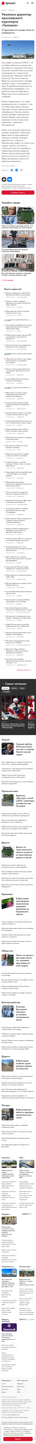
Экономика (21, 553)
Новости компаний (23, 612)
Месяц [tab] (5, 688)
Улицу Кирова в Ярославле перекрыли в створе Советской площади (16, 1028)
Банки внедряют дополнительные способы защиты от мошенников (17, 873)
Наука (19, 534)
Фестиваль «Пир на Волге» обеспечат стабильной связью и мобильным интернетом (17, 651)
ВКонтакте (20, 1386)
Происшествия (22, 297)
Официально (21, 409)
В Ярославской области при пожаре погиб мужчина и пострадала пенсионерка (18, 360)
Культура (20, 307)
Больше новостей (23, 670)
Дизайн (19, 595)
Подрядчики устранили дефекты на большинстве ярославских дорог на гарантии (18, 1097)
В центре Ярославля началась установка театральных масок (22, 1013)
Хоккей (19, 425)
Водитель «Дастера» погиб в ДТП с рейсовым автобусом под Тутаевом (18, 294)
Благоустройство (11, 1002)
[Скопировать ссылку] (21, 170)
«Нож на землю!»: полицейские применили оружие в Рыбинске (17, 493)
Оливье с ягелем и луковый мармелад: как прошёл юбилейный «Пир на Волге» (18, 303)
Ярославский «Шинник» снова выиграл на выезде (17, 446)
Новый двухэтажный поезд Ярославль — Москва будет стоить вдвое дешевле (19, 474)
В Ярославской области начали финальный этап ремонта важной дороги (17, 1077)
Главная (4, 10)
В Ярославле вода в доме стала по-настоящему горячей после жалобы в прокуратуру (25, 1195)
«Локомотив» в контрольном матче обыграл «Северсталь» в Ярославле (18, 617)
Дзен (18, 1389)
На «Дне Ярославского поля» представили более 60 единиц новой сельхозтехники (19, 548)
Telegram (20, 1384)
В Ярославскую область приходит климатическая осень (18, 312)
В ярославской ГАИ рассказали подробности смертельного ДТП (17, 568)
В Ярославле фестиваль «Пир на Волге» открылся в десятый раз (17, 430)
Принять (18, 1439)
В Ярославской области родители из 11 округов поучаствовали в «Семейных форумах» (19, 520)
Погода (19, 315)
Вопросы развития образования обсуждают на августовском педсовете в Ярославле (17, 530)
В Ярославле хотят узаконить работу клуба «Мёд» (19, 576)
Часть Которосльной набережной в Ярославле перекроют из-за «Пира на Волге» (18, 1090)
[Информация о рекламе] (31, 321)
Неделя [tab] (14, 688)
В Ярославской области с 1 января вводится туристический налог (26, 1282)
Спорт (19, 331)
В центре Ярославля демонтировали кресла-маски (19, 592)
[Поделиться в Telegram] (12, 170)
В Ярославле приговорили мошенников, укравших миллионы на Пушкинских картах (19, 484)
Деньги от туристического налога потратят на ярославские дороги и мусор (24, 852)
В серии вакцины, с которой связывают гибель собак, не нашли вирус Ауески (18, 464)
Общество (11, 10)
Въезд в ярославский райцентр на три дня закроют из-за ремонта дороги (17, 1084)
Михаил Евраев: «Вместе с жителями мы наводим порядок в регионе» (19, 539)
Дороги (6, 1056)
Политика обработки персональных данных (15, 1417)
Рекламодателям (7, 1386)
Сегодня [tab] (6, 691)
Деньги (5, 842)
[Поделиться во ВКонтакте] (17, 170)
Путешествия (24, 1266)
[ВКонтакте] (9, 179)
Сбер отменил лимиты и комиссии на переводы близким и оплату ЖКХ (26, 1174)
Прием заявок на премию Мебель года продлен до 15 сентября (18, 600)
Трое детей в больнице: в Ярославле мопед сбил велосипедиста (18, 501)
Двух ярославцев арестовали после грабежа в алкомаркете (18, 633)
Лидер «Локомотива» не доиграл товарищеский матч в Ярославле (17, 625)
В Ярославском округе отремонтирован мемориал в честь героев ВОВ (8, 1174)
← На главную (7, 280)
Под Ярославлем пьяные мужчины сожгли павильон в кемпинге (16, 936)
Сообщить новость (18, 192)
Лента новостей (12, 289)
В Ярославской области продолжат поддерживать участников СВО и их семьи (9, 1195)
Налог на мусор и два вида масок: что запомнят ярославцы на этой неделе (18, 370)
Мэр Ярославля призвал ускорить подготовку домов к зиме (26, 1205)
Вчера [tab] (22, 688)
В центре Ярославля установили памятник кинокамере (17, 380)
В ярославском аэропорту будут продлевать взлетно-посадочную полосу (17, 404)
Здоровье (20, 398)
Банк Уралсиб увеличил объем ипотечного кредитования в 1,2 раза (19, 609)
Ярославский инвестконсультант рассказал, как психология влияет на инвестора (17, 879)
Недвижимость (22, 665)
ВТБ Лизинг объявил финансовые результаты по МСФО (17, 642)
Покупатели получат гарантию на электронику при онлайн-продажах (14, 866)
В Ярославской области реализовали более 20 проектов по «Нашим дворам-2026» (17, 1048)
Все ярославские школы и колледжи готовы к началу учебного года (18, 414)
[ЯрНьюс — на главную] (9, 3)
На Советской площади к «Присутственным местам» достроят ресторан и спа (19, 661)
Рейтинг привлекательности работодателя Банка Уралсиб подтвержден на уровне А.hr (8, 1357)
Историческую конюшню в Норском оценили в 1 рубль (9, 1302)
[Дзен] (4, 179)
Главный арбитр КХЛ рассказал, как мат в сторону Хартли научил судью (19, 422)
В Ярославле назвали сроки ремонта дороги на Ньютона (24, 1064)
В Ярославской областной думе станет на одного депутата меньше (17, 942)
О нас (4, 1384)
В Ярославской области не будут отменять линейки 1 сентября (17, 455)
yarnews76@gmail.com (13, 1415)
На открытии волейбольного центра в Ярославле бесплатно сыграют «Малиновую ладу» (19, 327)
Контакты (5, 1389)
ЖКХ (21, 1158)
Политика (6, 1158)
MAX (18, 1392)
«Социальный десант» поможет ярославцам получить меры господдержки (17, 510)
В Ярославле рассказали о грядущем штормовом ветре (19, 438)
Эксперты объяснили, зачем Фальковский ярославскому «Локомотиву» (13, 726)
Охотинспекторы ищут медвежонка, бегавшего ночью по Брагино (18, 346)
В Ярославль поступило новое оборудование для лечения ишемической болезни (16, 394)
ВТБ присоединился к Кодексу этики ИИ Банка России (19, 584)
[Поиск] (28, 3)
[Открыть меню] (32, 3)
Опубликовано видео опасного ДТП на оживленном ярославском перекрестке (18, 337)
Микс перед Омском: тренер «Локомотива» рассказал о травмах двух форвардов (19, 558)
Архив (4, 1392)
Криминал (20, 488)
